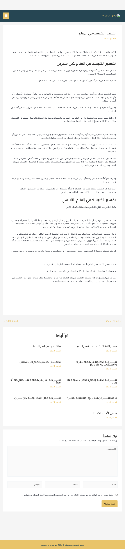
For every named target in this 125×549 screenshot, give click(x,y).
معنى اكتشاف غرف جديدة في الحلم (97, 346)
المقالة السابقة (113, 321)
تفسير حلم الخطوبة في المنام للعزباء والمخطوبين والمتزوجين (96, 363)
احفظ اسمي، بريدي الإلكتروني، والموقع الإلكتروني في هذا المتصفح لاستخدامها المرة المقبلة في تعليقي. (68, 495)
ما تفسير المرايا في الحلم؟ (47, 346)
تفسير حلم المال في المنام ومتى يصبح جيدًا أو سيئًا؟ (35, 381)
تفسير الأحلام (110, 38)
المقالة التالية (10, 321)
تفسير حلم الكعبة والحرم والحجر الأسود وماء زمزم (92, 381)
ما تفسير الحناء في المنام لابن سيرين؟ (40, 361)
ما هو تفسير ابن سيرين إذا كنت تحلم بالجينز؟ (92, 397)
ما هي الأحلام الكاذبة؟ (105, 413)
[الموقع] (24, 485)
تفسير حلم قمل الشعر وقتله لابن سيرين (37, 397)
